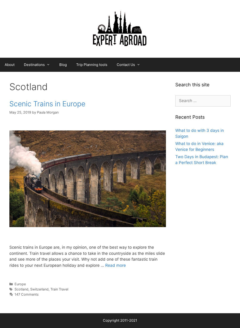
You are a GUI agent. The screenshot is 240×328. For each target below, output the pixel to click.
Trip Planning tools (91, 64)
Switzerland (39, 289)
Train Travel (59, 289)
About (10, 64)
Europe (20, 284)
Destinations (34, 64)
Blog (63, 64)
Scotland (21, 289)
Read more (115, 265)
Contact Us (126, 64)
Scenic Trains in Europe (47, 103)
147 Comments (27, 294)
